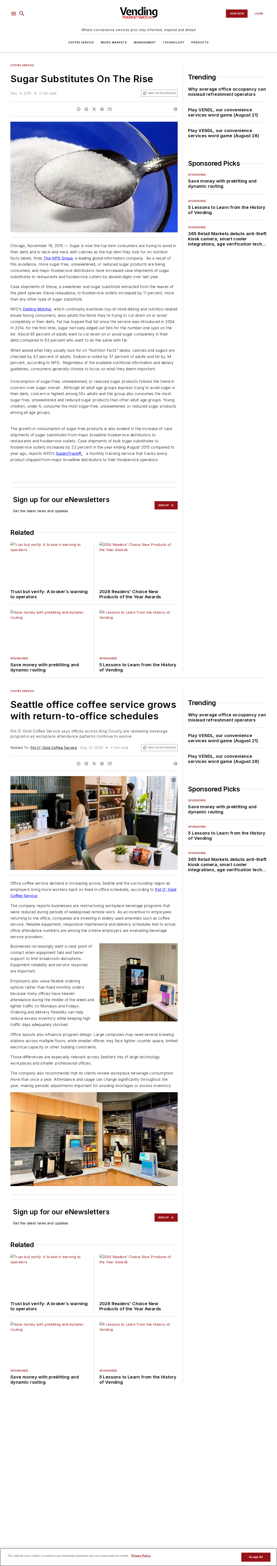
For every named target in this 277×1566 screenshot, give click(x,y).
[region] (138, 1557)
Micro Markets (114, 42)
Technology (173, 42)
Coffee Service (81, 42)
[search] (22, 13)
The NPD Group (58, 258)
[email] (110, 109)
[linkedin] (86, 109)
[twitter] (94, 109)
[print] (175, 109)
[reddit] (102, 109)
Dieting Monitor (37, 309)
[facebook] (78, 109)
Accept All (256, 1557)
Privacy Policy (141, 1555)
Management (145, 42)
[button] (13, 13)
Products (200, 42)
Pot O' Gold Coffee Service (53, 747)
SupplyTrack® (68, 453)
